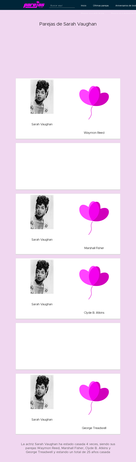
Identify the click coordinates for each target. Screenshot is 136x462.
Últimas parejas (101, 5)
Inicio (83, 5)
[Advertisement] (68, 51)
